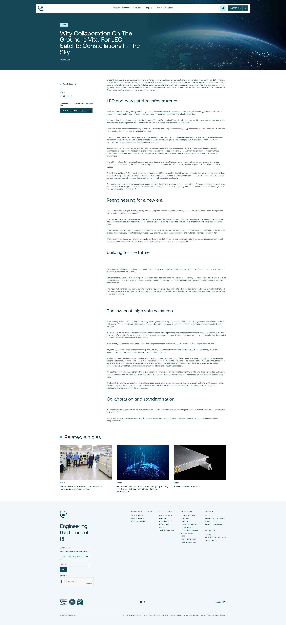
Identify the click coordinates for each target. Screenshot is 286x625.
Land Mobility (164, 524)
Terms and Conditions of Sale (158, 615)
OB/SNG (162, 527)
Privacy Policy (142, 615)
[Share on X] (68, 96)
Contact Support (211, 540)
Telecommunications (188, 539)
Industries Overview (188, 515)
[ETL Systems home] (75, 8)
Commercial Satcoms (188, 524)
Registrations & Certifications (215, 537)
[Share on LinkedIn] (64, 96)
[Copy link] (61, 96)
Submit (63, 569)
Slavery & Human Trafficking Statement (213, 615)
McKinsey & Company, (127, 173)
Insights (208, 534)
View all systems (137, 515)
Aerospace (185, 518)
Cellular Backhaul (165, 515)
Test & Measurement (188, 542)
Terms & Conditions (129, 615)
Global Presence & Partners (215, 518)
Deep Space (163, 518)
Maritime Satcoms (187, 533)
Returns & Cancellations (191, 615)
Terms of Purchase (175, 615)
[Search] (223, 8)
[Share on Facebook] (71, 96)
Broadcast (184, 521)
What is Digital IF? (137, 518)
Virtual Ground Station (167, 530)
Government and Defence (190, 530)
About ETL (208, 515)
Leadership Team (211, 521)
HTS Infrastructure (165, 521)
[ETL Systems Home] (76, 514)
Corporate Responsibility (214, 524)
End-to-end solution (138, 521)
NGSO (183, 536)
